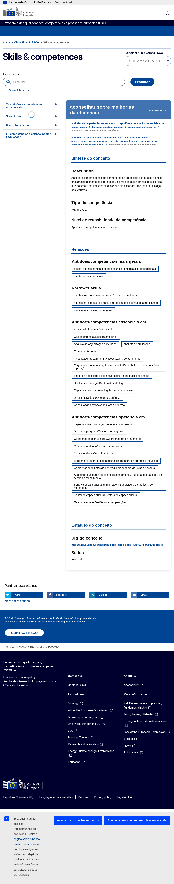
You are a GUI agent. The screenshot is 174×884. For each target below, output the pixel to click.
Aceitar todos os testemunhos (78, 820)
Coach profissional (85, 351)
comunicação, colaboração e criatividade (110, 137)
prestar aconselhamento (142, 127)
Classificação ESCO (26, 42)
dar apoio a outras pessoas (107, 127)
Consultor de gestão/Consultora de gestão (99, 405)
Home (6, 42)
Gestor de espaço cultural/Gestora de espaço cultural (106, 495)
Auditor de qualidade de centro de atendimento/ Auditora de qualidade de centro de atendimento (118, 476)
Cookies (83, 797)
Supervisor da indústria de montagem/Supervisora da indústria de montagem (113, 486)
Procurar (142, 82)
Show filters (16, 90)
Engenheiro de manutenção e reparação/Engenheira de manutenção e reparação (116, 367)
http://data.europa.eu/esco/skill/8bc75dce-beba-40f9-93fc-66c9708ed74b (117, 544)
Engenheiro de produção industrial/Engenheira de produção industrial (116, 460)
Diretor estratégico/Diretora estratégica (97, 397)
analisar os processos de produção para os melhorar (105, 295)
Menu (170, 31)
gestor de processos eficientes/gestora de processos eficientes (111, 375)
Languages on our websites (56, 797)
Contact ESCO (77, 685)
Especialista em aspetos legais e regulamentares (103, 390)
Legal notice (124, 797)
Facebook (61, 594)
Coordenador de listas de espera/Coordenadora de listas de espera (114, 468)
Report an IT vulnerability (18, 797)
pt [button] (167, 13)
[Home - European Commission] (23, 12)
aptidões (76, 137)
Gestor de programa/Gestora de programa (99, 431)
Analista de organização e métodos (95, 344)
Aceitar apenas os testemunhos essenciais (137, 820)
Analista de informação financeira (94, 329)
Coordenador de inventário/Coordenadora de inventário (107, 438)
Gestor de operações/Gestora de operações (100, 502)
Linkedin (103, 594)
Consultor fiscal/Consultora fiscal (94, 453)
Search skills (11, 74)
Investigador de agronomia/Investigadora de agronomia (107, 358)
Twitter (17, 594)
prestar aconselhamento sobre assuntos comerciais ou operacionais (115, 268)
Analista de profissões (136, 344)
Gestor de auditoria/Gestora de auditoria (98, 446)
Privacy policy (102, 797)
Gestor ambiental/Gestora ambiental (95, 336)
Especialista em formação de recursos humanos (103, 424)
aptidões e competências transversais (93, 123)
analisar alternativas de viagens (93, 310)
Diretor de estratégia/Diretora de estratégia (99, 383)
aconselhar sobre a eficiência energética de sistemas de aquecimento (116, 302)
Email (144, 594)
